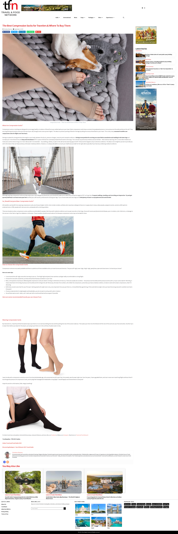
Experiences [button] (109, 17)
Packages (166, 507)
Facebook (53, 435)
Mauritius (77, 528)
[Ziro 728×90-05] (46, 7)
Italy (108, 528)
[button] (123, 17)
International (67, 17)
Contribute (4, 506)
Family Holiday (141, 504)
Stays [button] (82, 17)
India (76, 514)
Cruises (134, 504)
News (75, 17)
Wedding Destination (156, 507)
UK (107, 514)
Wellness (146, 507)
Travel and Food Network (82, 435)
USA (92, 514)
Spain (92, 528)
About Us (3, 504)
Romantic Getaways (129, 507)
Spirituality (140, 507)
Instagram (66, 435)
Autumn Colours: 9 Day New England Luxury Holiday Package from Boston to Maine (158, 62)
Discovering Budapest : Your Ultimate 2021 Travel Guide (18, 447)
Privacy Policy (4, 511)
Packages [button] (91, 17)
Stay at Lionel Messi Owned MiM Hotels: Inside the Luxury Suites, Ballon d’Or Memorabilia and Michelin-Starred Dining (159, 77)
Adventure (127, 504)
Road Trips (166, 504)
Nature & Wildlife (157, 504)
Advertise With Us (5, 509)
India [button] (57, 17)
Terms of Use (4, 514)
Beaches (148, 504)
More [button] (99, 17)
